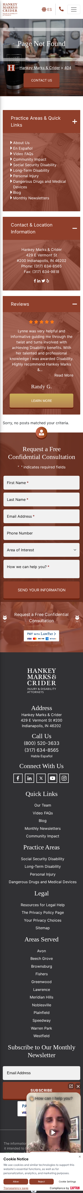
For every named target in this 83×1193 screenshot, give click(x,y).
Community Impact (29, 159)
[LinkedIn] (29, 778)
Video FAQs (23, 153)
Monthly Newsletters (31, 198)
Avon (41, 951)
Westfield (41, 1035)
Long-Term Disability (31, 170)
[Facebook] (18, 778)
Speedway (42, 1020)
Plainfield (42, 1012)
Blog (17, 192)
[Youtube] (52, 778)
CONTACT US (41, 80)
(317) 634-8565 (48, 266)
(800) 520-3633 (41, 743)
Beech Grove (41, 958)
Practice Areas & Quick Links (36, 121)
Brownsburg (41, 966)
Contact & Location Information (32, 228)
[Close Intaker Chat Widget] (78, 1086)
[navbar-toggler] (73, 9)
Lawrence (41, 989)
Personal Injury (26, 176)
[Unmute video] (53, 1132)
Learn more (41, 401)
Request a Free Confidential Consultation (41, 617)
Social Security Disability (34, 165)
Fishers (42, 974)
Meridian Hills (41, 997)
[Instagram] (64, 778)
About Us (21, 142)
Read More (63, 375)
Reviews (20, 304)
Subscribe (41, 1090)
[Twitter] (41, 778)
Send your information (41, 590)
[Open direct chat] (71, 1086)
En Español (23, 148)
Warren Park (41, 1028)
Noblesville (41, 1005)
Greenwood (41, 981)
